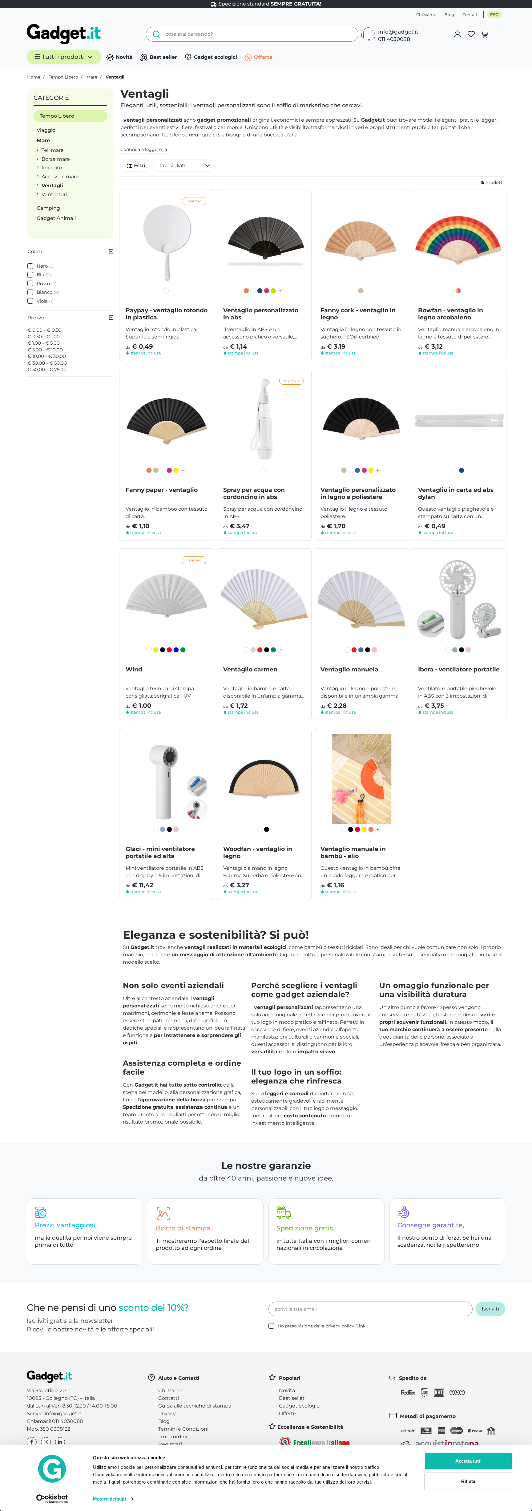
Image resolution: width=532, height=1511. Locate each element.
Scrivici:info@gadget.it (54, 1413)
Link (361, 1325)
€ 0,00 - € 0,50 (44, 330)
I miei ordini (172, 1437)
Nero (46, 266)
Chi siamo (426, 14)
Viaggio (46, 130)
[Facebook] (32, 1442)
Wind (134, 669)
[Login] (457, 34)
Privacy (167, 1413)
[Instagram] (46, 1442)
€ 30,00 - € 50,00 (47, 363)
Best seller (162, 57)
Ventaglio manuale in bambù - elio (353, 852)
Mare (43, 140)
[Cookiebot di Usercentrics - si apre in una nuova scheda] (52, 1499)
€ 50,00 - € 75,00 (46, 369)
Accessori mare (60, 177)
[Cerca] (155, 34)
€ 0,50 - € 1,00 (43, 336)
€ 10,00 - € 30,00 (46, 356)
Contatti (470, 14)
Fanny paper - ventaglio (162, 489)
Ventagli (52, 185)
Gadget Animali (56, 218)
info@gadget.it (398, 32)
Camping (48, 208)
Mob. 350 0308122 (48, 1429)
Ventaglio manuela (349, 669)
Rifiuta (468, 1481)
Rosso (47, 283)
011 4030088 (394, 39)
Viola (45, 301)
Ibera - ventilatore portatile (459, 669)
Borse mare (56, 159)
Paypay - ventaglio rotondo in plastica (167, 314)
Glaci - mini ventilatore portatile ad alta (160, 852)
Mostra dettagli (109, 1498)
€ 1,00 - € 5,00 (43, 343)
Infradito (52, 168)
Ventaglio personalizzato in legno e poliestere (358, 493)
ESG (494, 14)
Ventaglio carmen (250, 669)
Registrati (170, 1444)
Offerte (262, 57)
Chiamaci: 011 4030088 (55, 1421)
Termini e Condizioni (183, 1429)
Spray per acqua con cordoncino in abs (254, 493)
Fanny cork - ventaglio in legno (358, 314)
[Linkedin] (60, 1442)
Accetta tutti (468, 1461)
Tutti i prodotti (63, 56)
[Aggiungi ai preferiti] (204, 198)
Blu (44, 274)
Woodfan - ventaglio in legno (257, 852)
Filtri (139, 165)
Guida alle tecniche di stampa (194, 1406)
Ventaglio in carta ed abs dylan (456, 493)
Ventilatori (54, 194)
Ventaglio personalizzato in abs (260, 314)
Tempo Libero (57, 116)
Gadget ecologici (214, 57)
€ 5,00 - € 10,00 (45, 350)
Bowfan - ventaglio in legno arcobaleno (450, 314)
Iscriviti (490, 1309)
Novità (123, 57)
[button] (184, 166)
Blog (449, 14)
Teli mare (53, 150)
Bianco (48, 292)
